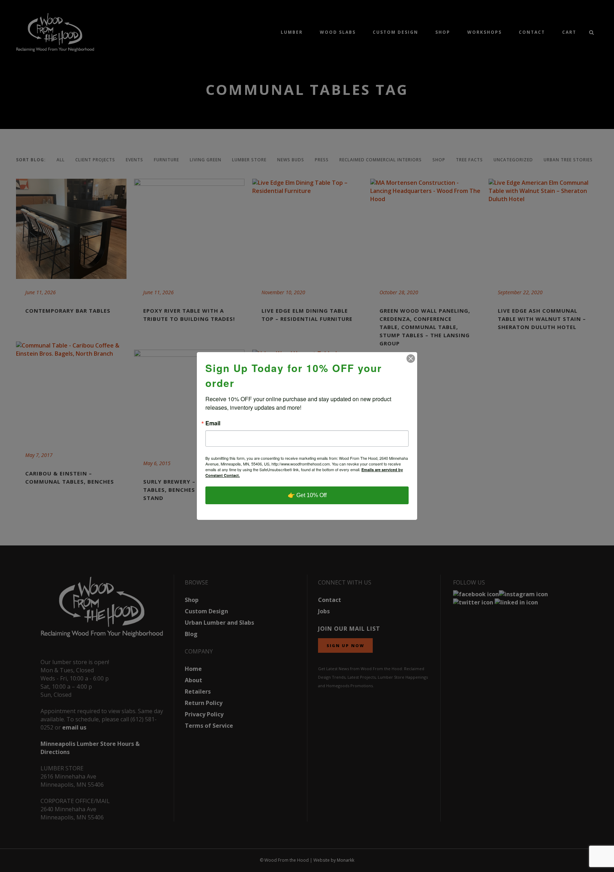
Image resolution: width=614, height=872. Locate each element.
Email (212, 423)
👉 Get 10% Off (307, 495)
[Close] (410, 358)
